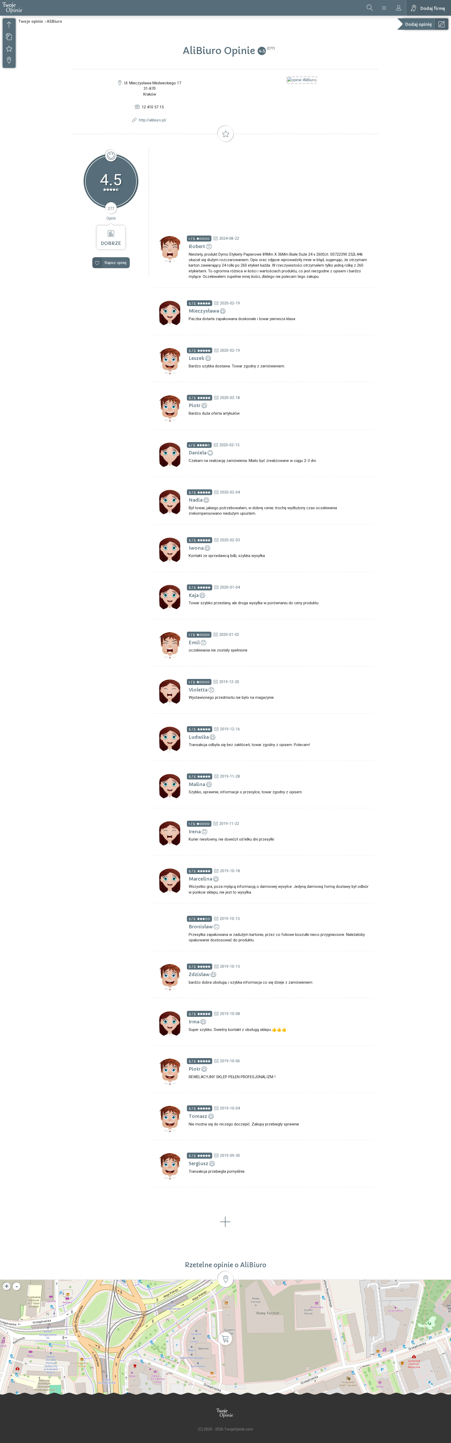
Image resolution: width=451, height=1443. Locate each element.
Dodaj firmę (432, 8)
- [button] (17, 1286)
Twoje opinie (30, 21)
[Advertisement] (263, 186)
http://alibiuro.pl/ (153, 120)
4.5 (262, 50)
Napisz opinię (116, 262)
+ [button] (6, 1286)
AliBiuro (54, 21)
